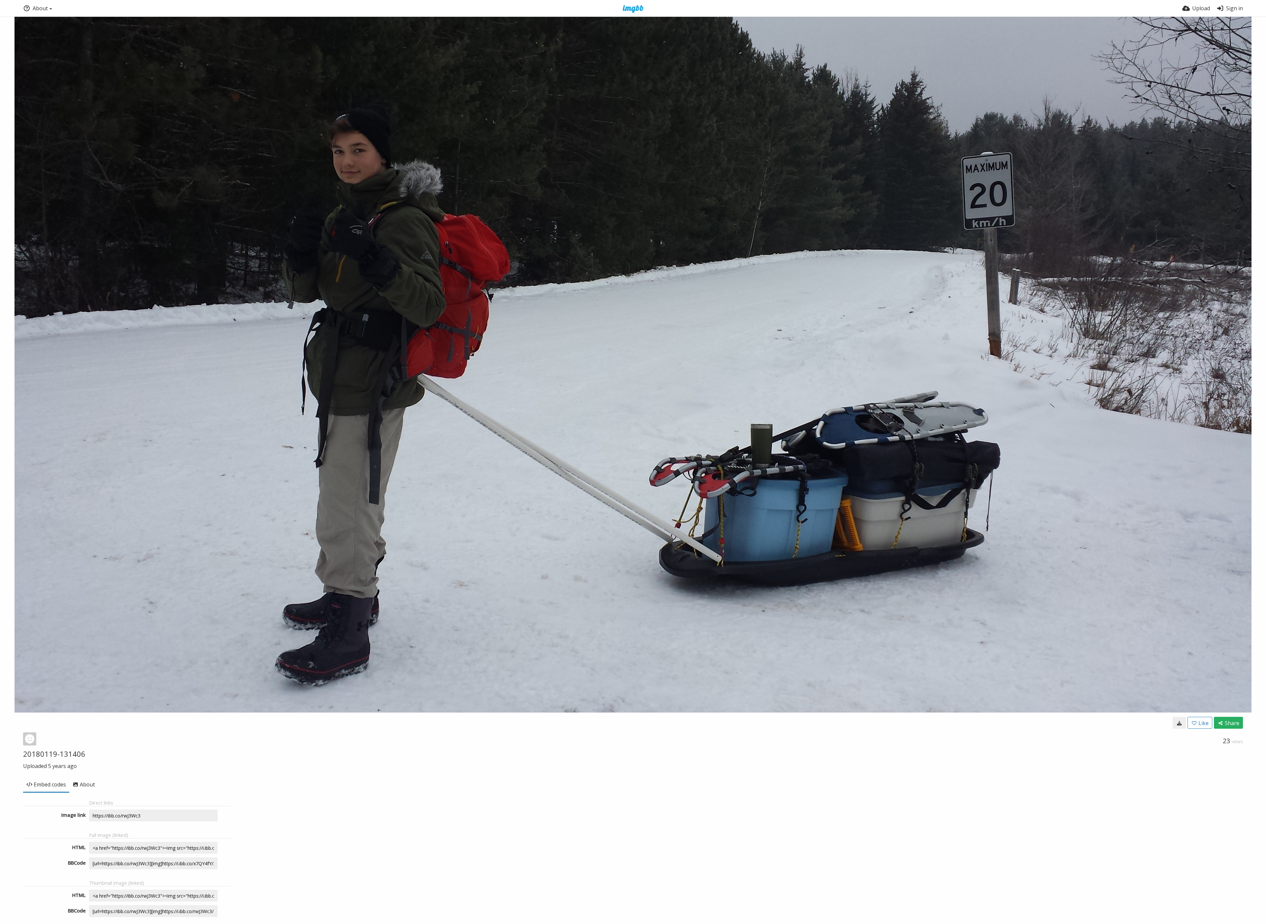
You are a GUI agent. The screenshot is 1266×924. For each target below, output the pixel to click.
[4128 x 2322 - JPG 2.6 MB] (1179, 723)
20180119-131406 (54, 754)
